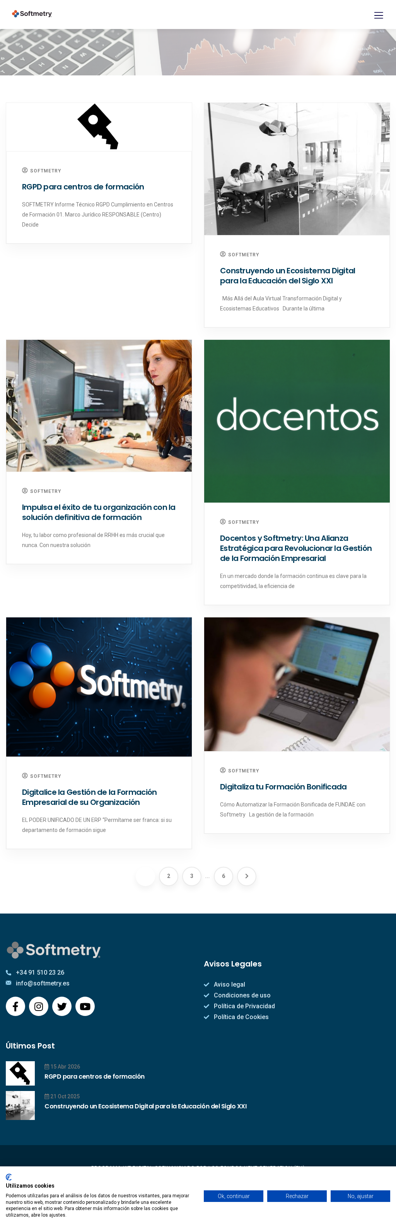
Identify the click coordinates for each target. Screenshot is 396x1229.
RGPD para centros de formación (83, 186)
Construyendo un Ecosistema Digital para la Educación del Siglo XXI (287, 275)
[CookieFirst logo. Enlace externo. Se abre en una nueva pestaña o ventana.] (9, 1177)
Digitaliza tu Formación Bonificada (283, 786)
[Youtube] (85, 1006)
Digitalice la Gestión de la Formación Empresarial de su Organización (89, 797)
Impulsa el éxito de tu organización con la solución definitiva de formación (99, 512)
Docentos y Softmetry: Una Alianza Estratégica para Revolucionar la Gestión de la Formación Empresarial (296, 548)
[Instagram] (38, 1006)
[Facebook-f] (15, 1006)
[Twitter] (62, 1006)
